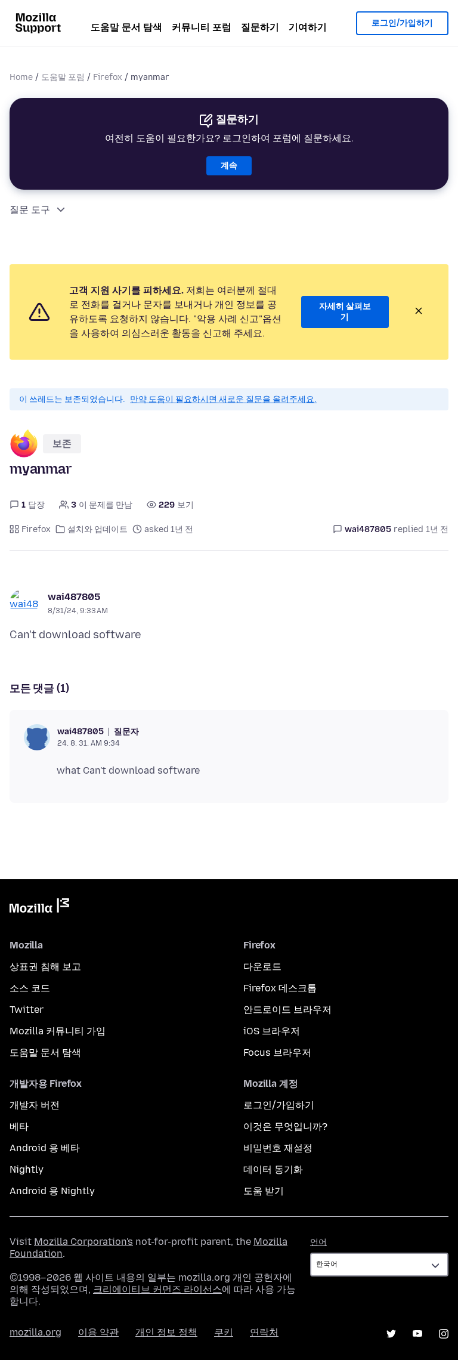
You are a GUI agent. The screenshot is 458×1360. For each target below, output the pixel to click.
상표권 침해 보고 (45, 966)
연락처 (264, 1332)
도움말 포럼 (63, 77)
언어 (318, 1242)
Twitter (27, 1009)
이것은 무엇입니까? (285, 1126)
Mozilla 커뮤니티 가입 (58, 1031)
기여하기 (308, 27)
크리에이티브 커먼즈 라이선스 (157, 1289)
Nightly (27, 1169)
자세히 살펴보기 (345, 311)
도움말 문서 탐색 (126, 27)
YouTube (417, 1334)
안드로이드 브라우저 (287, 1009)
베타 (19, 1126)
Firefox (107, 77)
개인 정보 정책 (166, 1332)
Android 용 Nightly (52, 1191)
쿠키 (223, 1332)
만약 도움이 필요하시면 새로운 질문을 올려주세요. (223, 399)
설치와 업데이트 (97, 529)
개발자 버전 (35, 1105)
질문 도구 (30, 210)
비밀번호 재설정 (277, 1148)
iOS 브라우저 (271, 1031)
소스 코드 (30, 988)
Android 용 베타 (45, 1148)
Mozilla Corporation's (83, 1241)
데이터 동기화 (273, 1169)
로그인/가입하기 (402, 23)
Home (21, 77)
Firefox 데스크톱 (280, 988)
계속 (229, 165)
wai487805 (74, 596)
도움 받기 (263, 1191)
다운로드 (262, 966)
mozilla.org (35, 1332)
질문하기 (260, 27)
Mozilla (39, 907)
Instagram (443, 1334)
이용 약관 (98, 1332)
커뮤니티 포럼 (201, 27)
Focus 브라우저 (277, 1052)
